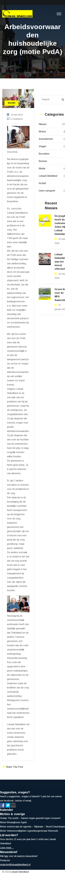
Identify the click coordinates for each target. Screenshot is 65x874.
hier (6, 856)
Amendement (46, 139)
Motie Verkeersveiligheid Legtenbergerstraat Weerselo (29, 831)
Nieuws (43, 124)
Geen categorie (47, 190)
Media (42, 168)
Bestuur (43, 161)
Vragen (42, 146)
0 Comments (17, 119)
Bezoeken (44, 153)
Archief (42, 183)
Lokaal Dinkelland (48, 176)
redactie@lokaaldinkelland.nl (15, 864)
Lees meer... (6, 847)
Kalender (6, 809)
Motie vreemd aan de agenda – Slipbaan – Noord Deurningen (32, 826)
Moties (42, 131)
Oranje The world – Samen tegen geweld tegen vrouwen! (30, 818)
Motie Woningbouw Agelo (13, 822)
